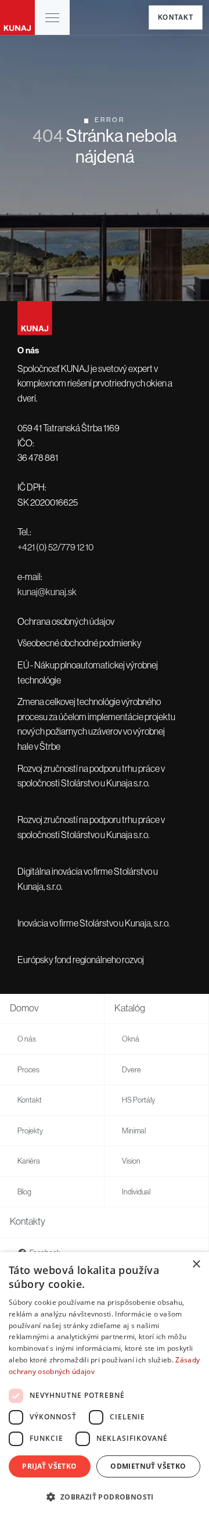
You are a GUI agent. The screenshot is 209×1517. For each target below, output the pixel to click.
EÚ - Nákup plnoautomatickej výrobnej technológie (87, 672)
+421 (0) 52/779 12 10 (55, 547)
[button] (52, 17)
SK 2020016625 (47, 502)
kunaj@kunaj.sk (47, 591)
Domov (24, 1008)
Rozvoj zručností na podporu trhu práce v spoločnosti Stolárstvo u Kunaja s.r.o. (91, 776)
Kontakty (27, 1221)
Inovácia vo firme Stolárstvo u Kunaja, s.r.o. (93, 923)
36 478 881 (37, 457)
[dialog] (104, 1384)
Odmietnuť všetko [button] (148, 1466)
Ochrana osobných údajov (65, 621)
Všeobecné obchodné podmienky (79, 643)
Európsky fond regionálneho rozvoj (80, 959)
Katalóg (129, 1008)
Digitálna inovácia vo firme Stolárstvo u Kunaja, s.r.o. (87, 879)
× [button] (196, 1264)
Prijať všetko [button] (49, 1466)
